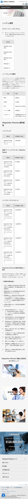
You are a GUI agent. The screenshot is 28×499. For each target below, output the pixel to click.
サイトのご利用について (7, 487)
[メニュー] (23, 4)
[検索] (26, 4)
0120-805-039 (14, 441)
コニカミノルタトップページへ (9, 491)
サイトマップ (5, 489)
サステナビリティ (6, 493)
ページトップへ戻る (23, 484)
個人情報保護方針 (18, 487)
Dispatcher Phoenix (5, 7)
